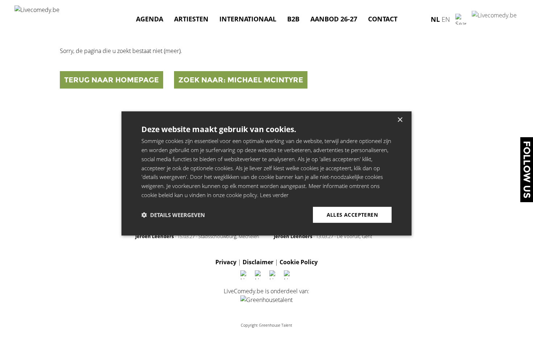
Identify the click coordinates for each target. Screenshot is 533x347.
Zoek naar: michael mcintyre (240, 79)
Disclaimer (258, 262)
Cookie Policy (299, 262)
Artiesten (191, 19)
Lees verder (274, 195)
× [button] (399, 120)
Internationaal (247, 19)
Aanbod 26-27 (333, 19)
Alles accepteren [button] (352, 214)
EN (446, 19)
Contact (382, 19)
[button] (173, 215)
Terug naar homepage (111, 79)
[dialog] (266, 173)
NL (435, 19)
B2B (293, 19)
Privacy (225, 262)
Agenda (149, 19)
